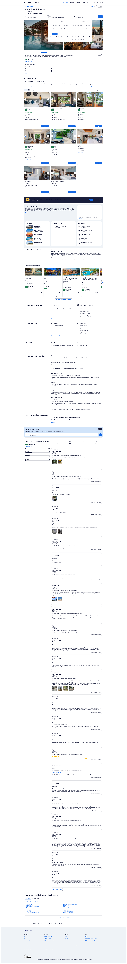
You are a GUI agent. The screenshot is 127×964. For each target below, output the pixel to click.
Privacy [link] (66, 936)
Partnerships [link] (26, 942)
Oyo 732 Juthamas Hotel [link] (31, 911)
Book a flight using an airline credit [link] (91, 942)
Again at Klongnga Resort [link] (68, 903)
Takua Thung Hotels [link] (50, 923)
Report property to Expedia (64, 917)
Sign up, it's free (98, 199)
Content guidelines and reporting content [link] (72, 945)
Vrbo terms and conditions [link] (69, 942)
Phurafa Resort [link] (66, 910)
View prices (45, 126)
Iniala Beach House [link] (67, 907)
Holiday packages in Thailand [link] (49, 942)
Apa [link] (27, 907)
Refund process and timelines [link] (90, 940)
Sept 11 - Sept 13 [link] (93, 86)
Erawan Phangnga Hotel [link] (68, 912)
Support (88, 2)
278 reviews (27, 446)
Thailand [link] (35, 923)
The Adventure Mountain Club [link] (32, 906)
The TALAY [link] (65, 906)
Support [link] (86, 936)
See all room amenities (56, 335)
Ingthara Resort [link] (66, 901)
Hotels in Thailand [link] (47, 938)
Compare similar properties (64, 299)
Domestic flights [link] (47, 945)
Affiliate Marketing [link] (27, 949)
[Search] (100, 434)
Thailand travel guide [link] (48, 936)
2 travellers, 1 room (80, 17)
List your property (80, 2)
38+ (100, 47)
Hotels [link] (32, 923)
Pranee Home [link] (29, 904)
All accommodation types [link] (49, 949)
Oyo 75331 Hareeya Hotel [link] (68, 911)
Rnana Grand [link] (29, 909)
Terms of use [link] (67, 940)
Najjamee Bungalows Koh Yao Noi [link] (33, 901)
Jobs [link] (25, 938)
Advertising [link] (26, 945)
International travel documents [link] (90, 945)
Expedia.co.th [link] (27, 923)
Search (100, 16)
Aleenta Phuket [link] (66, 905)
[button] (53, 28)
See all (26, 73)
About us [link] (25, 936)
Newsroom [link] (26, 947)
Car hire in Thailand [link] (47, 947)
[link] (99, 6)
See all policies (54, 349)
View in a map (81, 218)
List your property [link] (27, 940)
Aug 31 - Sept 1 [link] (33, 86)
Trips (94, 2)
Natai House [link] (28, 910)
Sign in (101, 2)
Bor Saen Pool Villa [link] (30, 903)
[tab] (28, 898)
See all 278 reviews (28, 61)
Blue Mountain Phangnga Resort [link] (70, 904)
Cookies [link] (66, 938)
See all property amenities (56, 318)
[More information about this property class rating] (31, 11)
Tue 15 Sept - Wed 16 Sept (57, 17)
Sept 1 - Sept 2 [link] (53, 86)
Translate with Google (56, 772)
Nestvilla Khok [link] (66, 909)
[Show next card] (102, 283)
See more (27, 212)
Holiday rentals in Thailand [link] (49, 940)
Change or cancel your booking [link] (91, 938)
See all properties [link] (30, 6)
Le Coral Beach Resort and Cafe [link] (32, 912)
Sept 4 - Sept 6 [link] (73, 86)
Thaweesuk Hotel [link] (29, 905)
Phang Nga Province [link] (42, 923)
